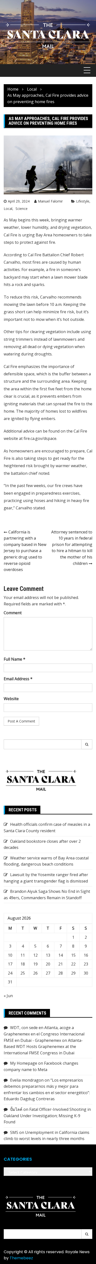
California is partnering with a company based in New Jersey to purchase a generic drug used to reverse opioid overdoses (25, 550)
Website (11, 698)
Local (8, 208)
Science (22, 208)
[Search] (86, 744)
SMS (14, 1132)
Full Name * (14, 659)
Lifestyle (82, 201)
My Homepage (23, 1063)
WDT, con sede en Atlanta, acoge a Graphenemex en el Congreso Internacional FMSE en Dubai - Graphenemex (44, 1034)
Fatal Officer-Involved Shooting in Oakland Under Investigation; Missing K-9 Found (47, 1116)
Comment (13, 612)
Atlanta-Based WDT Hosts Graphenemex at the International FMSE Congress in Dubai (43, 1047)
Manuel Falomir (50, 201)
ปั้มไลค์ (16, 1109)
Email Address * (18, 678)
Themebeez (21, 1258)
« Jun (8, 995)
